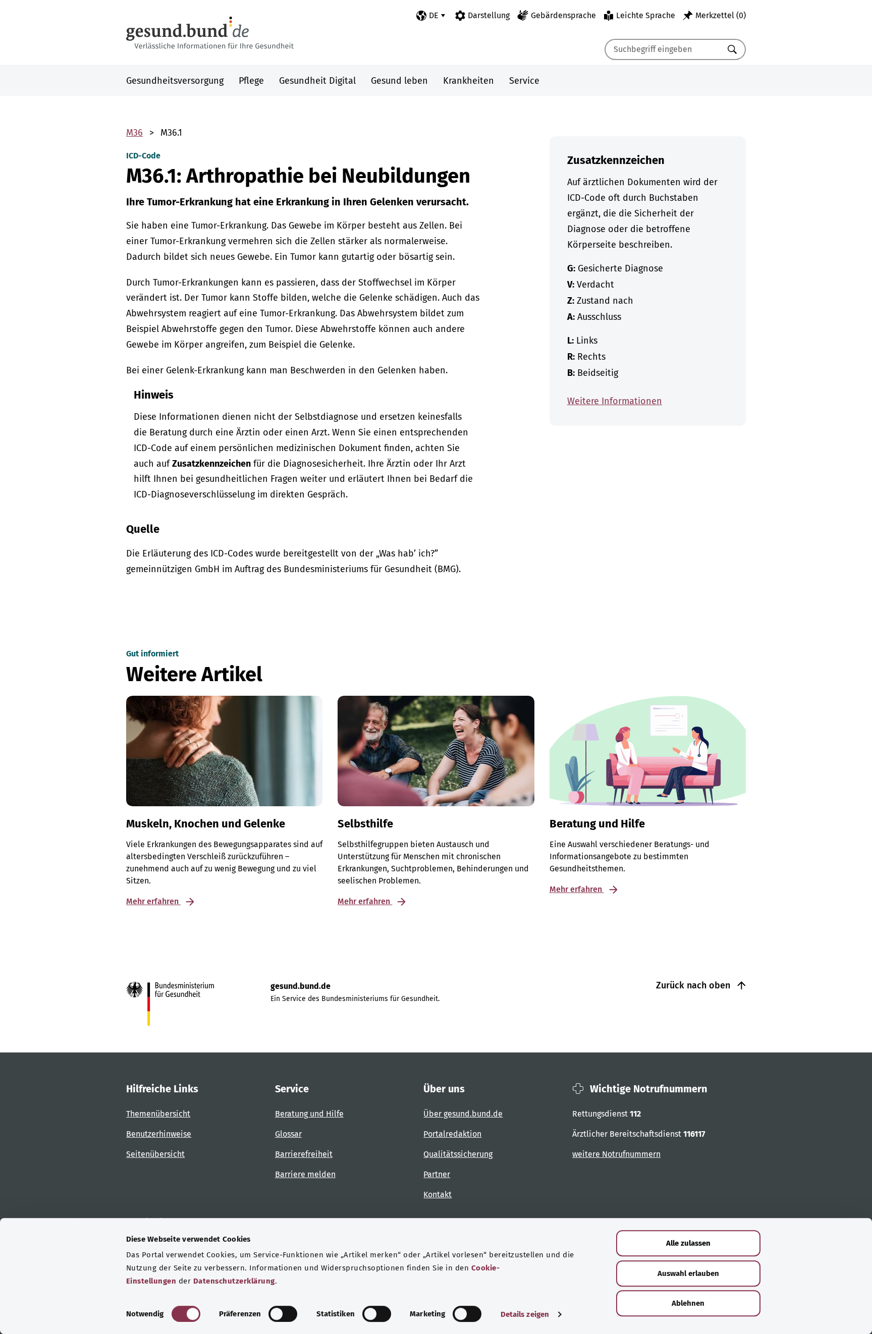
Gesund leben (399, 80)
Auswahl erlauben (688, 1273)
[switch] (282, 1314)
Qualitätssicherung (458, 1154)
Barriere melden (305, 1174)
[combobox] (663, 49)
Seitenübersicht (155, 1154)
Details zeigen (525, 1314)
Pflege (251, 80)
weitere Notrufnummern (616, 1154)
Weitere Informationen (614, 401)
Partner (436, 1174)
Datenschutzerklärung (234, 1281)
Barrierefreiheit (304, 1154)
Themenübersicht (158, 1114)
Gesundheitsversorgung (175, 80)
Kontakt (437, 1194)
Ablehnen (688, 1303)
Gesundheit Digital (317, 80)
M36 (134, 132)
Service (524, 80)
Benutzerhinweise (158, 1134)
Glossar (288, 1134)
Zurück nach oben (694, 985)
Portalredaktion (452, 1134)
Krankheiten (468, 80)
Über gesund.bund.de (463, 1114)
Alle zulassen (688, 1243)
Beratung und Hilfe (309, 1114)
